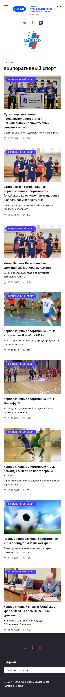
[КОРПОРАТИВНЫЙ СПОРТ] (32, 106)
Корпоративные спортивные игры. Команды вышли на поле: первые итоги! (29, 471)
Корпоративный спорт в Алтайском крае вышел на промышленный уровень (30, 611)
